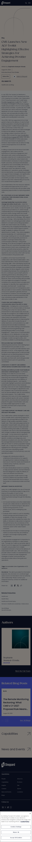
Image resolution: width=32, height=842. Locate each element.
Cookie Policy (24, 822)
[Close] (30, 813)
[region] (16, 826)
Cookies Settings (16, 827)
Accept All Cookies (16, 837)
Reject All (16, 832)
